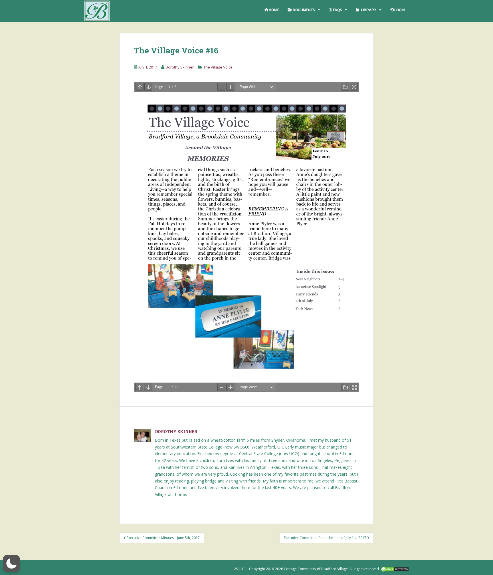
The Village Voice (218, 67)
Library (367, 10)
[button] (11, 563)
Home (273, 10)
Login (399, 10)
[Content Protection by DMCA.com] (395, 568)
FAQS (337, 10)
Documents (303, 10)
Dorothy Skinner (179, 67)
